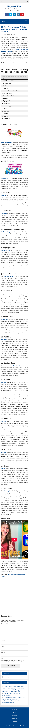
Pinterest (14, 721)
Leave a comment (8, 580)
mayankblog (6, 34)
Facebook (14, 709)
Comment (4, 624)
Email (3, 646)
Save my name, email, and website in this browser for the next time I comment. (12, 661)
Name (3, 640)
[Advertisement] (14, 597)
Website (3, 652)
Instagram (14, 718)
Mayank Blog (14, 6)
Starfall (3, 382)
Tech (14, 34)
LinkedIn (14, 715)
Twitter (14, 712)
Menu (2, 1)
